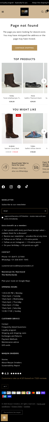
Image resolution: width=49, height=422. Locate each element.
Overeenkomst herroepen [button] (12, 412)
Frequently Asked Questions (14, 327)
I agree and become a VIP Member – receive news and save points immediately (24, 217)
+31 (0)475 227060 (16, 257)
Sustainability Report (11, 365)
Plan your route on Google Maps (16, 281)
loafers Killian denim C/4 (33, 148)
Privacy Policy (17, 406)
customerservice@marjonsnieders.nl (18, 266)
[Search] (42, 11)
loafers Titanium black (32, 98)
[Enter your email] (45, 211)
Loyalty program (9, 330)
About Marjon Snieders (12, 362)
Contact (5, 324)
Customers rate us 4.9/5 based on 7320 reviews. (24, 378)
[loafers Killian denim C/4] (33, 128)
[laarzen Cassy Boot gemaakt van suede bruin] (12, 128)
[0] (45, 11)
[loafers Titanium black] (33, 78)
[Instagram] (13, 186)
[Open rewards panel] (4, 417)
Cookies (27, 406)
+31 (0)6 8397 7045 (19, 259)
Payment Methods (9, 339)
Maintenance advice (10, 342)
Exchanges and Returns (12, 336)
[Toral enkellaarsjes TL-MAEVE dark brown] (12, 78)
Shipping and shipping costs (14, 333)
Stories (5, 359)
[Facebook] (5, 186)
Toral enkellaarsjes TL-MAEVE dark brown (11, 98)
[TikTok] (29, 186)
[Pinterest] (21, 186)
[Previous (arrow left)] (5, 81)
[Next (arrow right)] (44, 81)
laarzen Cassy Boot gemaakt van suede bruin (11, 148)
